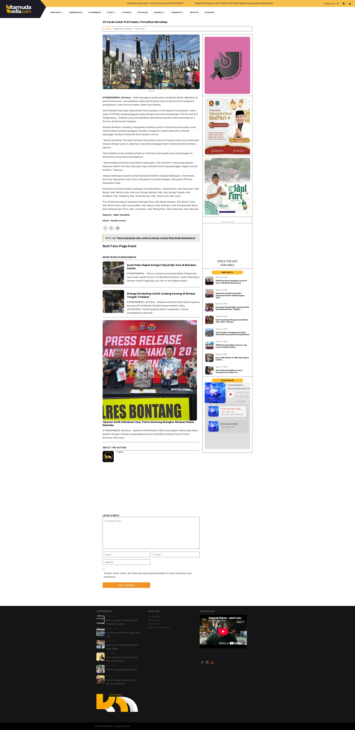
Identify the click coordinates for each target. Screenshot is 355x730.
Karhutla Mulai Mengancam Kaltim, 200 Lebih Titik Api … (232, 321)
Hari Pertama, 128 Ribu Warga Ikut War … (123, 634)
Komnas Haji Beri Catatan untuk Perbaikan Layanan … (121, 622)
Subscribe (240, 401)
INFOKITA (194, 12)
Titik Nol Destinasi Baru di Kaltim (121, 669)
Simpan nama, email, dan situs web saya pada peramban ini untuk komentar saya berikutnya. (148, 574)
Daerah (128, 29)
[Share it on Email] (118, 227)
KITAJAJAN (143, 12)
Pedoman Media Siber (159, 627)
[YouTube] (212, 662)
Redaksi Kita (154, 620)
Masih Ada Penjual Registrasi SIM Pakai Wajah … (122, 647)
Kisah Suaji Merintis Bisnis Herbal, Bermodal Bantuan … (122, 659)
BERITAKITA (56, 12)
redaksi (107, 29)
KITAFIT (110, 12)
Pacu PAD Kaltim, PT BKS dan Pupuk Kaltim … (232, 359)
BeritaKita (119, 29)
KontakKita (153, 624)
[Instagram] (207, 662)
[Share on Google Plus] (111, 227)
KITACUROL (210, 12)
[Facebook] (202, 662)
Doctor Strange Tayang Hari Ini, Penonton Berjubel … (121, 682)
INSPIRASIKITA (75, 12)
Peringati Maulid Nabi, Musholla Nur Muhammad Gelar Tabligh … (232, 308)
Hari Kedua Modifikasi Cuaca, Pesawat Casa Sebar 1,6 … (229, 371)
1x (246, 397)
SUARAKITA (176, 12)
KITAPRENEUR (94, 12)
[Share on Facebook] (105, 227)
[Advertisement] (151, 494)
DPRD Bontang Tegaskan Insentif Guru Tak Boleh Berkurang (231, 282)
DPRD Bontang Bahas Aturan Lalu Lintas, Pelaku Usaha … (231, 346)
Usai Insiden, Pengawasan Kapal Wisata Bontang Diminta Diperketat (232, 333)
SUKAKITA (158, 12)
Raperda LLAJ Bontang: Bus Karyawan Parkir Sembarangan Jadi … (230, 295)
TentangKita (154, 616)
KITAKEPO (126, 12)
